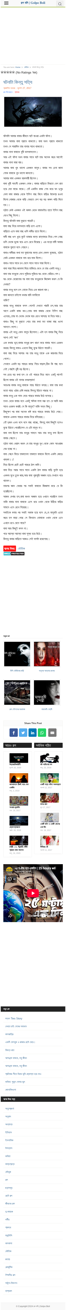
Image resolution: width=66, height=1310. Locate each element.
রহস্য (7, 1259)
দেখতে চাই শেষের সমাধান (16, 1026)
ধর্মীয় (7, 1219)
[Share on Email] (52, 732)
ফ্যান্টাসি (8, 1235)
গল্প (6, 1179)
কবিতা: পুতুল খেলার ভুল (15, 1081)
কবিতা (7, 1156)
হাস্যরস (8, 1290)
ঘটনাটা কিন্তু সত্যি (17, 82)
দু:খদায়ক (9, 1211)
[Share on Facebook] (13, 732)
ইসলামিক (9, 1140)
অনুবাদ (8, 1116)
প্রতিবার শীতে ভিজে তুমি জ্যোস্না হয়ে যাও (23, 1073)
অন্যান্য (8, 1124)
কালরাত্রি (9, 1034)
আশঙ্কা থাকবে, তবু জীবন (16, 1057)
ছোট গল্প (8, 1195)
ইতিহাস (8, 1132)
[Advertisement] (33, 34)
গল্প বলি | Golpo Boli (41, 1306)
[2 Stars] (5, 72)
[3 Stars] (7, 72)
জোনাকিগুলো (10, 1089)
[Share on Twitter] (23, 732)
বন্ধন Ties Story (13, 1018)
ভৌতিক (26, 67)
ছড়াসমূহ (8, 1187)
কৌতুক (8, 1171)
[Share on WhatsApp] (42, 732)
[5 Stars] (13, 72)
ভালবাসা (8, 1243)
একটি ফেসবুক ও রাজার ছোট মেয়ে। (20, 1042)
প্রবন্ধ (8, 1227)
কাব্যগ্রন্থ (9, 1164)
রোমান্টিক (8, 1267)
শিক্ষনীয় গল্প (10, 1274)
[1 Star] (2, 72)
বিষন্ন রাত (9, 1050)
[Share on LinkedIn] (32, 732)
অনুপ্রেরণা (9, 1108)
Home (17, 67)
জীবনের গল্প (10, 1203)
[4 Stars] (10, 72)
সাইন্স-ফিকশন (11, 1282)
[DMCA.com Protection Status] (14, 557)
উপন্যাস (8, 1148)
